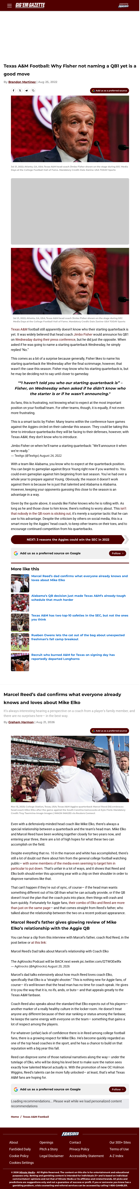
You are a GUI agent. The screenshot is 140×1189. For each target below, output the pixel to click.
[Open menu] (9, 5)
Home (15, 1116)
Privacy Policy (79, 1149)
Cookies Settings (21, 1163)
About (13, 1142)
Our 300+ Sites (120, 1142)
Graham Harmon (21, 722)
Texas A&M (19, 329)
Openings (46, 1142)
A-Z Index (116, 1156)
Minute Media (27, 1172)
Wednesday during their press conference (45, 339)
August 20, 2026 (59, 966)
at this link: (38, 942)
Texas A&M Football (36, 1116)
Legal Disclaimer (52, 1156)
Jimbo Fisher (83, 334)
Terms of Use (119, 1149)
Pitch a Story (49, 1149)
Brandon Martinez (22, 82)
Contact (75, 1142)
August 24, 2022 (51, 456)
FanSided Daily (20, 1149)
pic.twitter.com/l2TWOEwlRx (100, 961)
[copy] (33, 90)
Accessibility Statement (86, 1156)
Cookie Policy (19, 1156)
